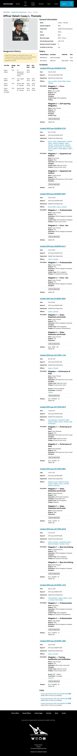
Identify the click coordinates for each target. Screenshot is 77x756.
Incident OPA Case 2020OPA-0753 (53, 68)
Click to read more (54, 118)
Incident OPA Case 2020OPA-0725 (53, 128)
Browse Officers (27, 713)
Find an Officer (25, 4)
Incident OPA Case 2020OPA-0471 (53, 246)
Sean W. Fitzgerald (53, 543)
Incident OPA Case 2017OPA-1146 (53, 355)
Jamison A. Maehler (58, 143)
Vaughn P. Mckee (53, 421)
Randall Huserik (61, 141)
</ (51, 678)
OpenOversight (8, 4)
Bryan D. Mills (62, 81)
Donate (38, 746)
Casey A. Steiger (62, 598)
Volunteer (41, 4)
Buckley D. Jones (53, 482)
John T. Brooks (67, 146)
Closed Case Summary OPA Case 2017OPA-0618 (54, 693)
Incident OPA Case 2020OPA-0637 (53, 193)
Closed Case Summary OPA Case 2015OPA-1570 (54, 703)
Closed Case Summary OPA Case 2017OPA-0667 (54, 698)
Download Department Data (38, 748)
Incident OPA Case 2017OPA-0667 (53, 468)
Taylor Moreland (52, 420)
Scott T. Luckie (52, 141)
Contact (56, 4)
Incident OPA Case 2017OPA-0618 (53, 529)
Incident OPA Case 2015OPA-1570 (53, 585)
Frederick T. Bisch (64, 543)
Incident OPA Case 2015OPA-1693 (53, 640)
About (48, 4)
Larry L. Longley (52, 81)
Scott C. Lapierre (53, 148)
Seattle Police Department (19, 12)
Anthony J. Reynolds (53, 485)
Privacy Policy (38, 745)
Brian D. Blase (59, 599)
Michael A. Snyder (64, 482)
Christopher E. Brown (65, 542)
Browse (18, 4)
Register (64, 4)
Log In (71, 4)
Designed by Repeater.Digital (38, 751)
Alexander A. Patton (63, 420)
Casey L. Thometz (62, 207)
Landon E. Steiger (53, 483)
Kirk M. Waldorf (62, 148)
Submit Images (33, 4)
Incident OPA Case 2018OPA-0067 (53, 298)
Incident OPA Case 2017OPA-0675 (53, 407)
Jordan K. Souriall (59, 145)
